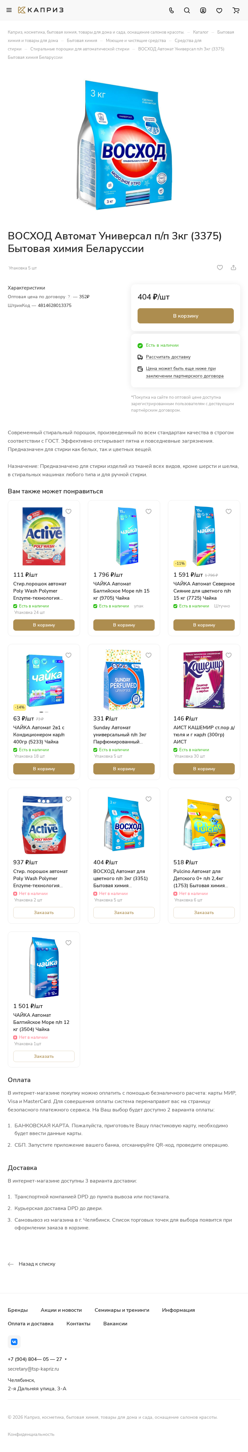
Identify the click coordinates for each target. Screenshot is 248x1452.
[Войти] (203, 10)
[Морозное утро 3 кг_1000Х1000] (124, 145)
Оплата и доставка (31, 1323)
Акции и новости (61, 1310)
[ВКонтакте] (14, 1341)
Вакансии (115, 1323)
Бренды (18, 1310)
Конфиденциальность (31, 1434)
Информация (178, 1310)
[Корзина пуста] (235, 10)
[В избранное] (220, 267)
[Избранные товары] (219, 10)
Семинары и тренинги (122, 1310)
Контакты (78, 1323)
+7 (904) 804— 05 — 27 (35, 1359)
